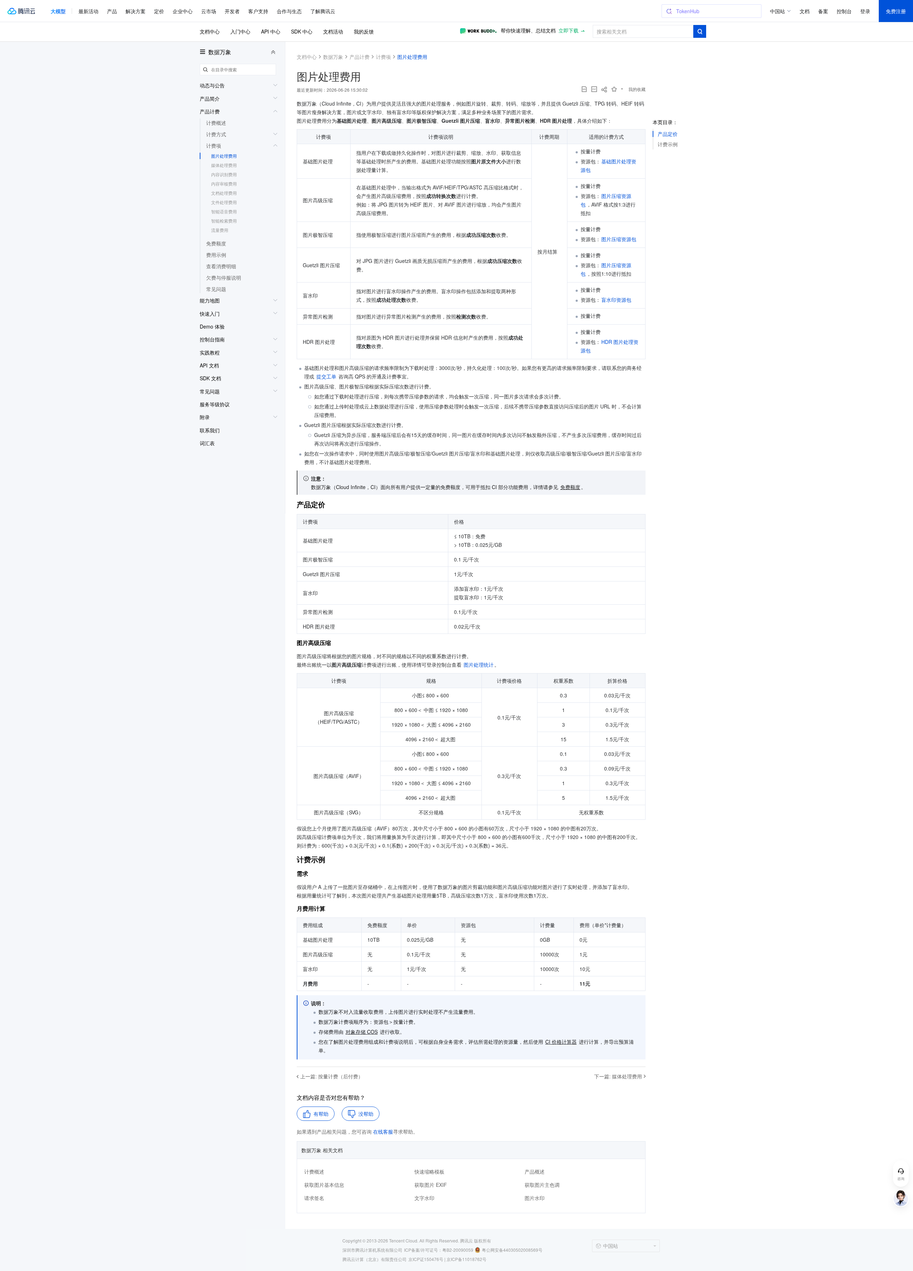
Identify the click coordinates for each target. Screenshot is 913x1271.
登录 (865, 11)
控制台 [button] (844, 11)
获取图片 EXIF (430, 1184)
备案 (823, 11)
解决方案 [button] (136, 11)
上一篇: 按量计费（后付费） (331, 1076)
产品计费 (359, 56)
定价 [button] (159, 11)
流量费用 (219, 230)
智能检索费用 (224, 221)
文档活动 (333, 31)
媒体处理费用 (224, 165)
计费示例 (668, 144)
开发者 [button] (232, 11)
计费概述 (314, 1171)
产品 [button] (112, 11)
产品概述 (535, 1171)
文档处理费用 (224, 193)
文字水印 (424, 1197)
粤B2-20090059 (457, 1250)
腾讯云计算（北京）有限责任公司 (374, 1259)
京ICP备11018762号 (466, 1259)
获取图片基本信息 (324, 1184)
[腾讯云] (21, 11)
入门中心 (240, 31)
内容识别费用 (224, 174)
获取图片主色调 (542, 1184)
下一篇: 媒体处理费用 (618, 1076)
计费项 (383, 56)
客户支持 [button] (258, 11)
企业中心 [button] (183, 11)
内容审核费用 (224, 184)
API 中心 (270, 31)
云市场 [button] (208, 11)
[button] (58, 11)
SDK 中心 (301, 31)
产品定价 (668, 133)
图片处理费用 (224, 156)
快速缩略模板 (429, 1171)
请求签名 (314, 1197)
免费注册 (896, 11)
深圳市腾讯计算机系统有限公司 (372, 1250)
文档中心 (210, 31)
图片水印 (535, 1197)
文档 (805, 11)
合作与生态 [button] (289, 11)
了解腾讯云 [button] (322, 11)
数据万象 (219, 52)
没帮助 (365, 1113)
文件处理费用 (224, 202)
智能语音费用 (224, 211)
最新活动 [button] (88, 11)
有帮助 (320, 1113)
